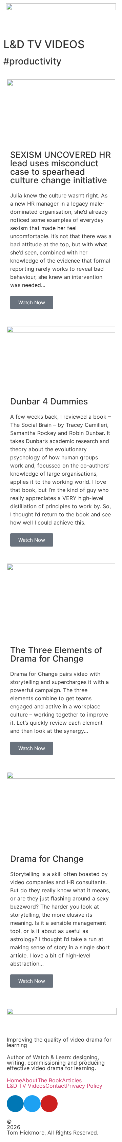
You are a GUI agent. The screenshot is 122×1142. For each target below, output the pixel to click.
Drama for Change (47, 859)
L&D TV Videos (26, 1085)
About (30, 1080)
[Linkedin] (15, 1103)
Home (14, 1080)
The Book (50, 1080)
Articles (72, 1080)
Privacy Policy (84, 1085)
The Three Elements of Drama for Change (56, 654)
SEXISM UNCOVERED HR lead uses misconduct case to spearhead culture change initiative (60, 167)
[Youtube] (49, 1103)
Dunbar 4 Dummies (49, 401)
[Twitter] (32, 1103)
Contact (55, 1085)
